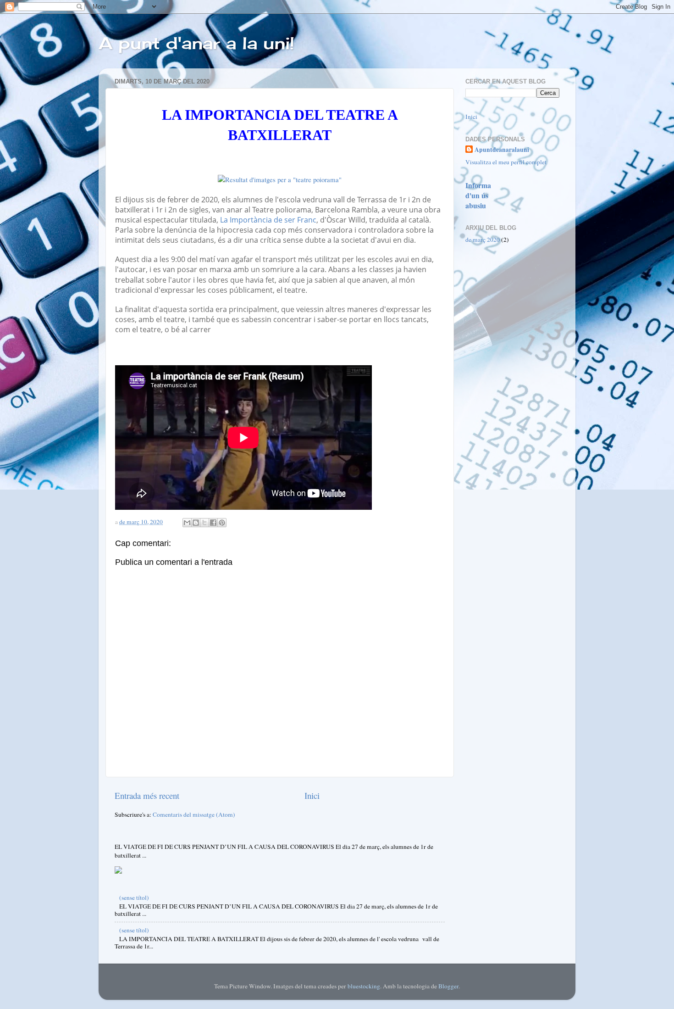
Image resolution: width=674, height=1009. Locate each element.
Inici (312, 795)
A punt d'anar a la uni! (196, 43)
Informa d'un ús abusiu (478, 195)
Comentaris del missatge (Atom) (194, 814)
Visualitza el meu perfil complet (506, 162)
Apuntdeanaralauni (502, 149)
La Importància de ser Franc (268, 220)
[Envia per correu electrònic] (187, 522)
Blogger (448, 986)
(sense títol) (134, 897)
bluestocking (364, 986)
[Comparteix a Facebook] (213, 522)
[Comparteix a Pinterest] (222, 522)
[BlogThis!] (195, 522)
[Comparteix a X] (204, 522)
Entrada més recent (147, 795)
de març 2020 (482, 239)
